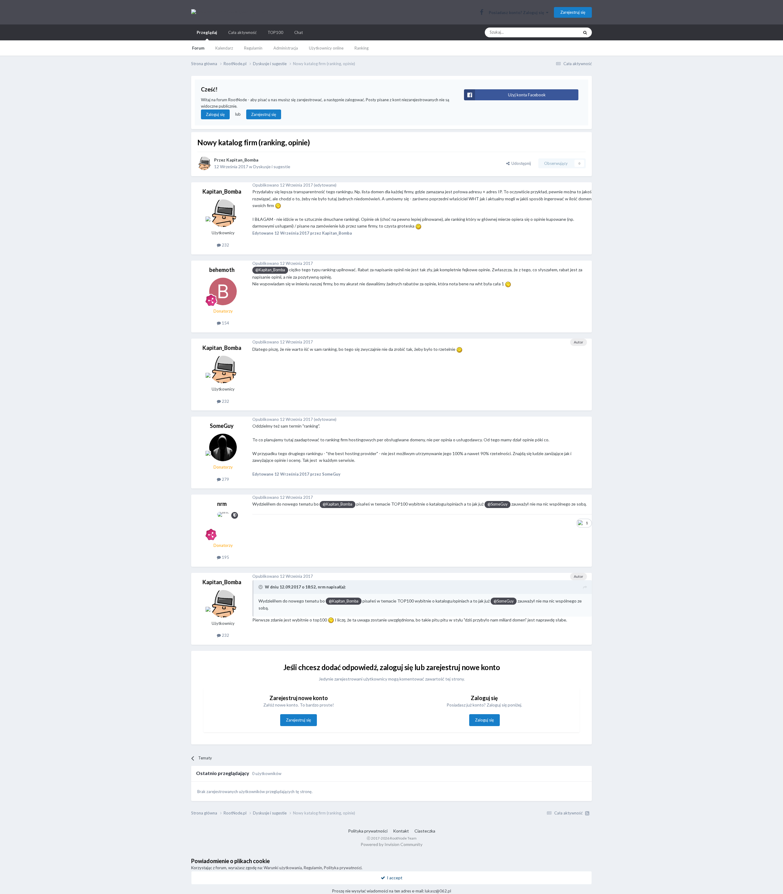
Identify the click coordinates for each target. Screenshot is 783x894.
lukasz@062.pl (438, 890)
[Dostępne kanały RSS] (587, 813)
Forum (198, 48)
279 (225, 479)
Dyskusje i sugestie (271, 166)
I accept (394, 877)
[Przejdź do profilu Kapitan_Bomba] (204, 163)
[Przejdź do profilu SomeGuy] (223, 447)
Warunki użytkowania (283, 867)
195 (225, 557)
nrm (222, 503)
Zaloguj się (215, 114)
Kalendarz (224, 48)
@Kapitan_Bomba (270, 270)
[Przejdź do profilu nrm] (223, 526)
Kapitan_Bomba (242, 159)
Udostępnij (520, 163)
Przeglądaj (207, 32)
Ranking (361, 48)
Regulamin (253, 48)
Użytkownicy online (326, 48)
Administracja (285, 48)
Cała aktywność (242, 32)
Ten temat (562, 32)
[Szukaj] (585, 32)
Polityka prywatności (368, 830)
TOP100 (275, 32)
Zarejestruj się (572, 12)
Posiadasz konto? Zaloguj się (517, 12)
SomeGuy (222, 425)
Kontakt (401, 830)
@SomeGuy (497, 504)
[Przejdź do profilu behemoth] (223, 291)
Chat (298, 32)
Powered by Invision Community (391, 844)
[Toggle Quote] (261, 586)
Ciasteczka (424, 830)
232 (225, 245)
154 (225, 323)
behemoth (222, 269)
